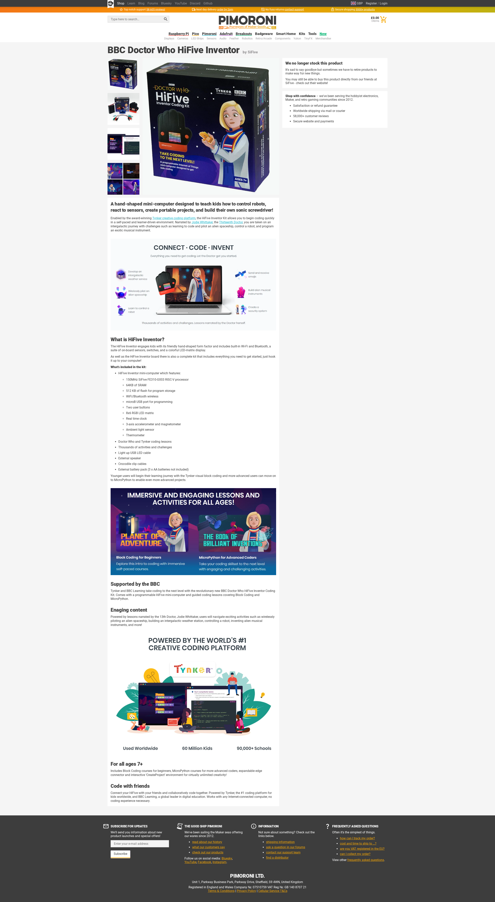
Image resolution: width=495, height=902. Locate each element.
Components (282, 38)
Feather (234, 38)
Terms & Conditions (221, 891)
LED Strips (197, 38)
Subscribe (120, 854)
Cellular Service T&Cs (272, 891)
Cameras (182, 38)
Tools (312, 34)
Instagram (219, 862)
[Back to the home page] (247, 22)
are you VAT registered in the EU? (362, 849)
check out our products (207, 852)
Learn (131, 3)
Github (208, 3)
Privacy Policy (246, 891)
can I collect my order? (355, 854)
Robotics (247, 38)
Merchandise (323, 38)
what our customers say (208, 847)
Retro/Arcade (264, 38)
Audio (222, 38)
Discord (195, 3)
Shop (120, 3)
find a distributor (277, 857)
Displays (169, 38)
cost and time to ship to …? (358, 843)
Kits (302, 34)
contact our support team (283, 852)
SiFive (253, 52)
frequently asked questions (365, 860)
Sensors (211, 38)
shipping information (280, 842)
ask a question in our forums (285, 847)
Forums (153, 3)
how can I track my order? (357, 838)
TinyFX (308, 38)
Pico (195, 34)
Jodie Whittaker (202, 222)
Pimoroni (209, 34)
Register (371, 3)
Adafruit (226, 34)
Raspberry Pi (179, 34)
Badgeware (264, 34)
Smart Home (286, 34)
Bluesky (166, 3)
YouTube (181, 3)
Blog (141, 3)
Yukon (297, 38)
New (323, 34)
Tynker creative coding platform (173, 218)
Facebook (204, 862)
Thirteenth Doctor (231, 222)
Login (383, 3)
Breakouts (244, 34)
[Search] (165, 19)
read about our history (207, 842)
